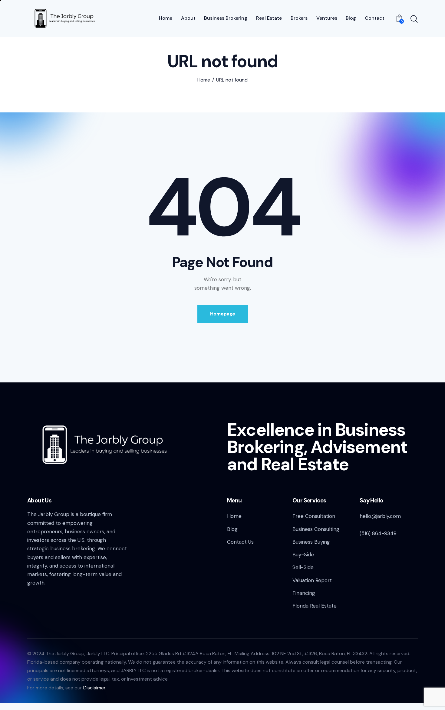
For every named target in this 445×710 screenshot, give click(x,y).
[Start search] (414, 19)
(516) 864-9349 (378, 533)
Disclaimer (94, 688)
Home (203, 80)
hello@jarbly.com (380, 516)
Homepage (222, 314)
